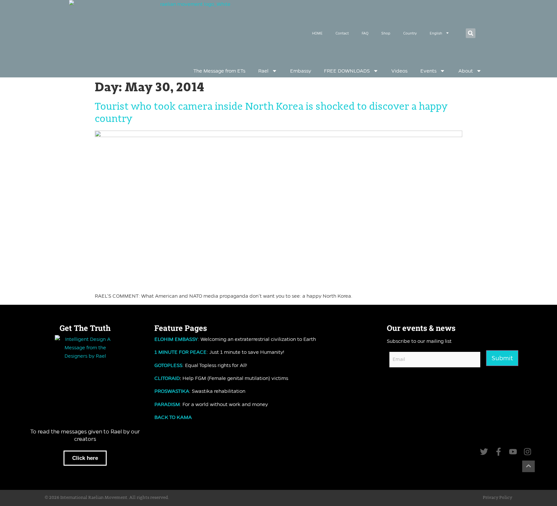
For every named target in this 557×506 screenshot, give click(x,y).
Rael (263, 71)
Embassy (300, 71)
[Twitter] (484, 452)
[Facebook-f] (498, 452)
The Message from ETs (219, 71)
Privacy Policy (497, 497)
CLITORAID (167, 378)
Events (428, 71)
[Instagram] (527, 452)
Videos (399, 71)
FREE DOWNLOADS (347, 71)
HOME (317, 33)
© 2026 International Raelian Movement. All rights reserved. (107, 497)
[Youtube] (513, 452)
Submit (502, 358)
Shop (385, 33)
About (465, 71)
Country (410, 33)
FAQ (365, 33)
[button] (470, 33)
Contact (342, 33)
